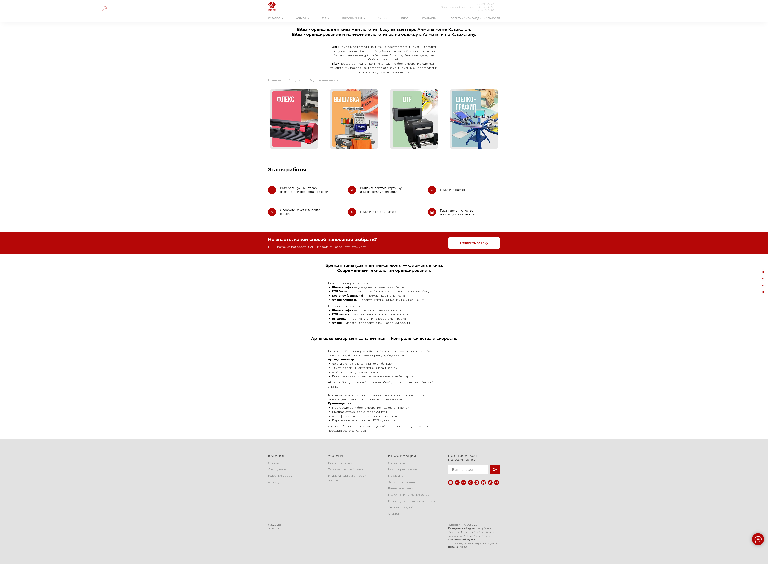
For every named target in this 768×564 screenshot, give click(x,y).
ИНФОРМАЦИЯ (352, 18)
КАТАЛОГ (274, 18)
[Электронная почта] (457, 482)
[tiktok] (490, 482)
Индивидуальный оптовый (347, 475)
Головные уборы (280, 475)
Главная (274, 80)
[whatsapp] (476, 482)
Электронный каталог (404, 482)
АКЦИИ (382, 18)
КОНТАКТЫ (429, 18)
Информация (402, 456)
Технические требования (346, 469)
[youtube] (463, 482)
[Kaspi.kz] (483, 482)
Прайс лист (396, 475)
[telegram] (496, 482)
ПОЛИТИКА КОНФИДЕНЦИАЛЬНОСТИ (475, 18)
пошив (333, 480)
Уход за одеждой (400, 507)
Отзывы (393, 513)
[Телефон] (470, 482)
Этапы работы (287, 170)
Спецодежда (277, 469)
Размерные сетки (401, 488)
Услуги (295, 80)
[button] (474, 243)
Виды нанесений (340, 463)
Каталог (276, 456)
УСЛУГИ (301, 18)
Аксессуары (276, 482)
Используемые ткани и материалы (413, 501)
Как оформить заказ (402, 469)
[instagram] (450, 482)
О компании (397, 463)
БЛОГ (404, 18)
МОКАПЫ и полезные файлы (409, 494)
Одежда (274, 463)
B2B (324, 18)
